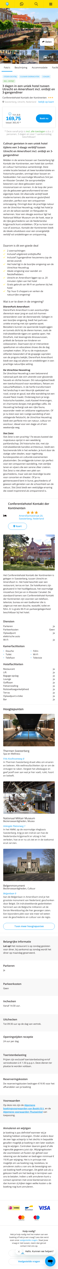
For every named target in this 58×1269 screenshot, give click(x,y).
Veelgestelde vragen (29, 1261)
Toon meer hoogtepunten (29, 926)
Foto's (7, 67)
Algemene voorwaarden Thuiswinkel (23, 1111)
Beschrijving (21, 67)
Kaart (18, 526)
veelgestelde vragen (29, 1240)
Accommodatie (40, 67)
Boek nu (44, 118)
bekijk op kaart (46, 101)
